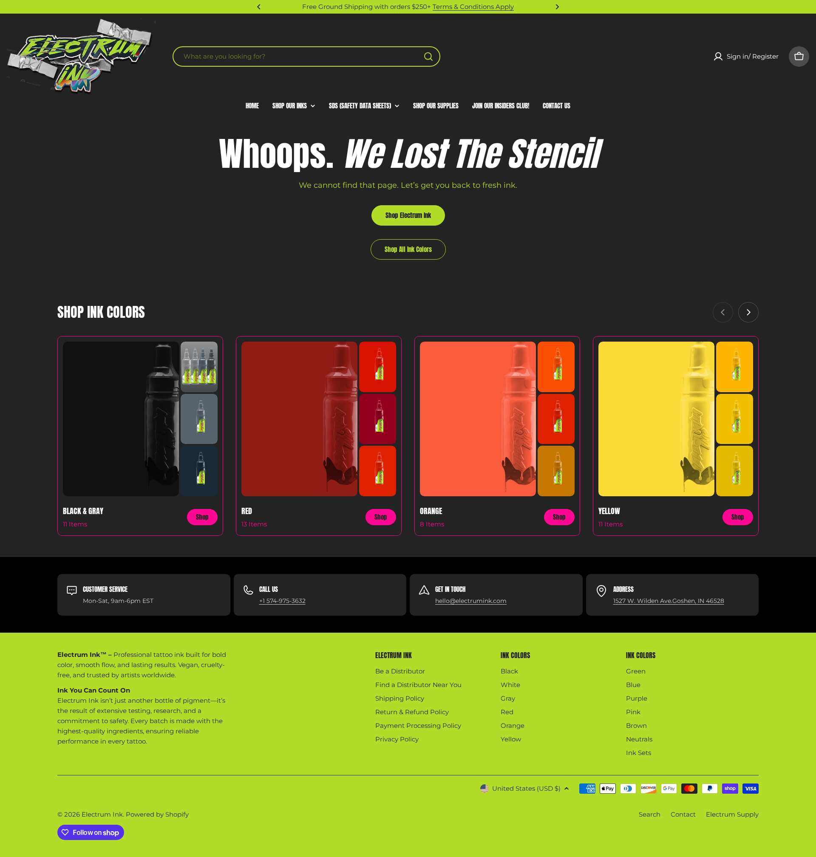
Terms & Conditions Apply (473, 7)
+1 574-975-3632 (282, 600)
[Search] (428, 56)
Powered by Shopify (157, 814)
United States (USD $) (526, 788)
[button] (259, 7)
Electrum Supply (732, 814)
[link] (199, 367)
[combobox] (306, 56)
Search (649, 814)
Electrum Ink (102, 814)
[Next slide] (748, 312)
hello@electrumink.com (471, 600)
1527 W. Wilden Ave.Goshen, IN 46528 (668, 600)
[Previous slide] (723, 312)
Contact (683, 814)
